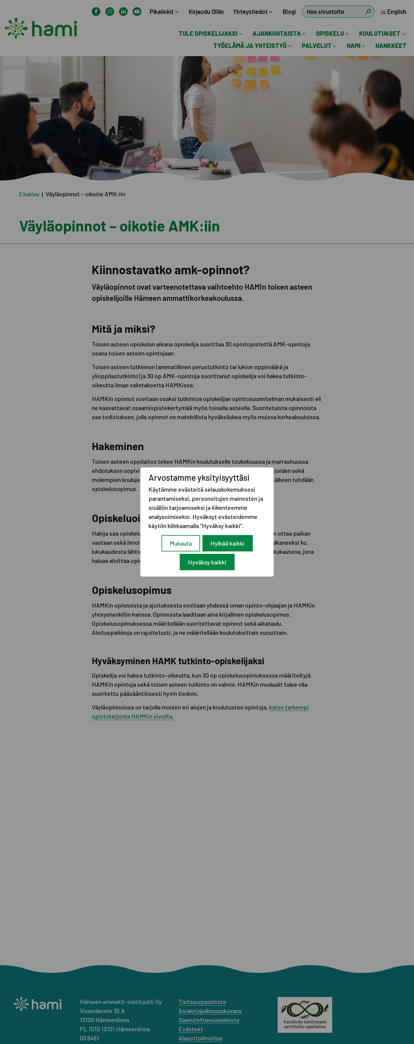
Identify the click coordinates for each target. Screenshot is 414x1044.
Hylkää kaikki (228, 543)
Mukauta (181, 543)
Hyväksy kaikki (207, 562)
